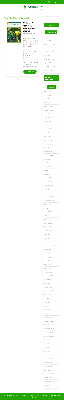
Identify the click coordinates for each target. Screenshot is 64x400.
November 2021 (49, 283)
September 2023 (49, 200)
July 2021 (47, 298)
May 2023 (47, 215)
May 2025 (47, 133)
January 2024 (48, 185)
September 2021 (49, 291)
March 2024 (48, 178)
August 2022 (48, 249)
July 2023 (47, 208)
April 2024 (47, 174)
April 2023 (47, 219)
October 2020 (48, 332)
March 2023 (48, 223)
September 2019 (49, 381)
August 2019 (48, 385)
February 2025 (48, 144)
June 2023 (47, 212)
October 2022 (48, 242)
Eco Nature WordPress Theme (15, 395)
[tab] (49, 2)
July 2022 (47, 253)
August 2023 (48, 204)
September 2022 (49, 246)
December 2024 (49, 148)
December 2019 (49, 370)
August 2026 (48, 91)
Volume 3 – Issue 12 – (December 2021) (29, 27)
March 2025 (48, 140)
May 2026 (47, 99)
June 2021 (47, 302)
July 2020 (47, 343)
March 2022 (48, 268)
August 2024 (48, 159)
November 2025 (49, 114)
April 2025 (47, 136)
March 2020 (48, 359)
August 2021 (48, 295)
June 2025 (47, 129)
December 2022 (49, 234)
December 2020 (49, 325)
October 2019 (48, 377)
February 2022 (48, 272)
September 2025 (49, 117)
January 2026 (48, 110)
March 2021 (48, 313)
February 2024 (48, 182)
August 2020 (48, 340)
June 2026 (47, 95)
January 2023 (48, 230)
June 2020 (47, 347)
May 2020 (47, 351)
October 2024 (48, 155)
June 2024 (47, 166)
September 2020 (49, 336)
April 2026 (47, 102)
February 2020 (48, 362)
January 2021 (48, 321)
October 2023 (48, 197)
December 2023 (49, 189)
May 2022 (47, 261)
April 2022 (47, 264)
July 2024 (47, 163)
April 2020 (47, 355)
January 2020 (48, 366)
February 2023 (48, 227)
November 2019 (49, 374)
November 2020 (49, 328)
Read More (32, 71)
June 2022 (47, 257)
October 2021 (48, 287)
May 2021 (47, 306)
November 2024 (49, 151)
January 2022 (48, 276)
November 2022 (49, 238)
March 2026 (48, 106)
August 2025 (48, 121)
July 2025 (47, 125)
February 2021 (48, 317)
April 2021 (47, 310)
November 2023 (49, 193)
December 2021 (49, 279)
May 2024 (47, 170)
